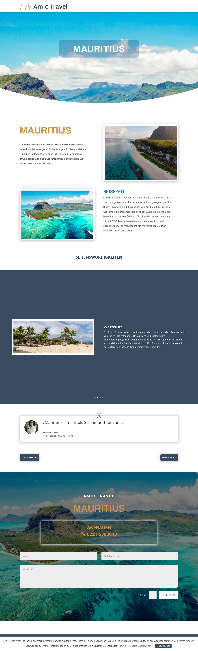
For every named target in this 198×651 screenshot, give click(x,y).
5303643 (108, 534)
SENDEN (169, 595)
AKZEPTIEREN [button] (163, 645)
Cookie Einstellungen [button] (140, 645)
